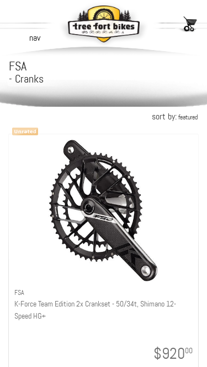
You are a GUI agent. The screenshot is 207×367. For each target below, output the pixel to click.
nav (34, 37)
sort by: (175, 116)
